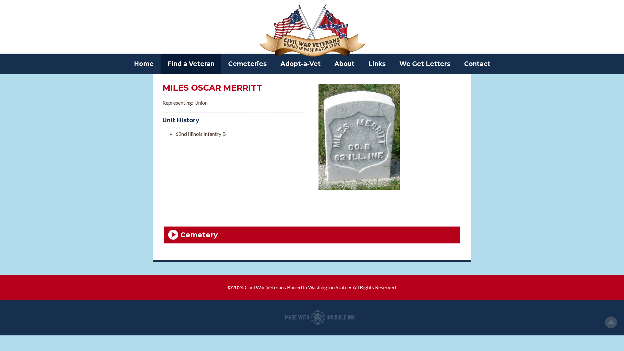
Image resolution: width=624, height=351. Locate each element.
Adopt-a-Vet (300, 64)
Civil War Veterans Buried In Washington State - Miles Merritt (312, 31)
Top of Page (611, 322)
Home (144, 64)
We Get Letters (424, 64)
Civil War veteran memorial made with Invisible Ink (320, 317)
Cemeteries (247, 64)
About (344, 64)
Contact (477, 64)
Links (377, 64)
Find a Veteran (190, 64)
